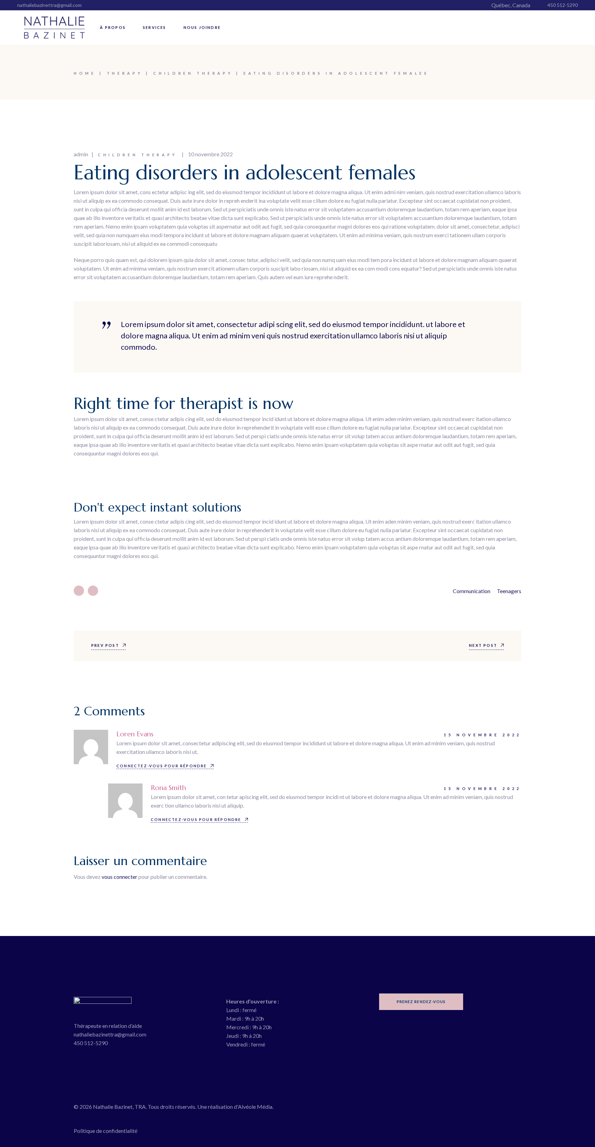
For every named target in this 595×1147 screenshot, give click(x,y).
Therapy (125, 73)
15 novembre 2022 (482, 735)
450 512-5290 (562, 5)
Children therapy (193, 73)
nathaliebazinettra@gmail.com (49, 5)
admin (81, 154)
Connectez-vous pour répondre (161, 766)
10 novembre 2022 (210, 154)
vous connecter (119, 876)
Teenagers (509, 591)
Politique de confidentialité (105, 1130)
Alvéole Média (255, 1106)
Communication (471, 591)
